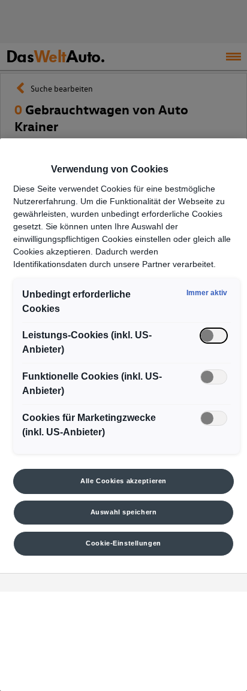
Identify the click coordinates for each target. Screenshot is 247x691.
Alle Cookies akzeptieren (123, 480)
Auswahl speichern (124, 512)
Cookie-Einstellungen (123, 543)
